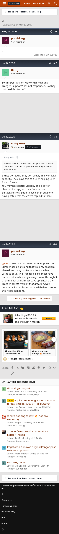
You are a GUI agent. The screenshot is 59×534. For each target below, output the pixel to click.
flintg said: (9, 157)
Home (5, 523)
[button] (29, 494)
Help (4, 517)
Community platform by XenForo (28, 487)
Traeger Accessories (18, 441)
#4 (55, 244)
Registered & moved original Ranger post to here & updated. (31, 448)
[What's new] (49, 3)
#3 (55, 136)
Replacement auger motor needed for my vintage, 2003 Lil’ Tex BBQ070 (31, 402)
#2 (55, 63)
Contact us (7, 500)
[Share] (50, 32)
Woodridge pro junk (18, 388)
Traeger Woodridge (17, 468)
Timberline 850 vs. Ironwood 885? (14, 352)
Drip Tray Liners (16, 462)
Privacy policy (8, 511)
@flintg (6, 263)
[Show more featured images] (53, 339)
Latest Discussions (21, 382)
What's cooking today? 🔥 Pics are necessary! (41, 352)
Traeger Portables (16, 456)
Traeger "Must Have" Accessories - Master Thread (27, 433)
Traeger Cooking (16, 425)
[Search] (55, 3)
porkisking (9, 24)
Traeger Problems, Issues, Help (23, 394)
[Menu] (4, 3)
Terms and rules (9, 505)
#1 (55, 31)
